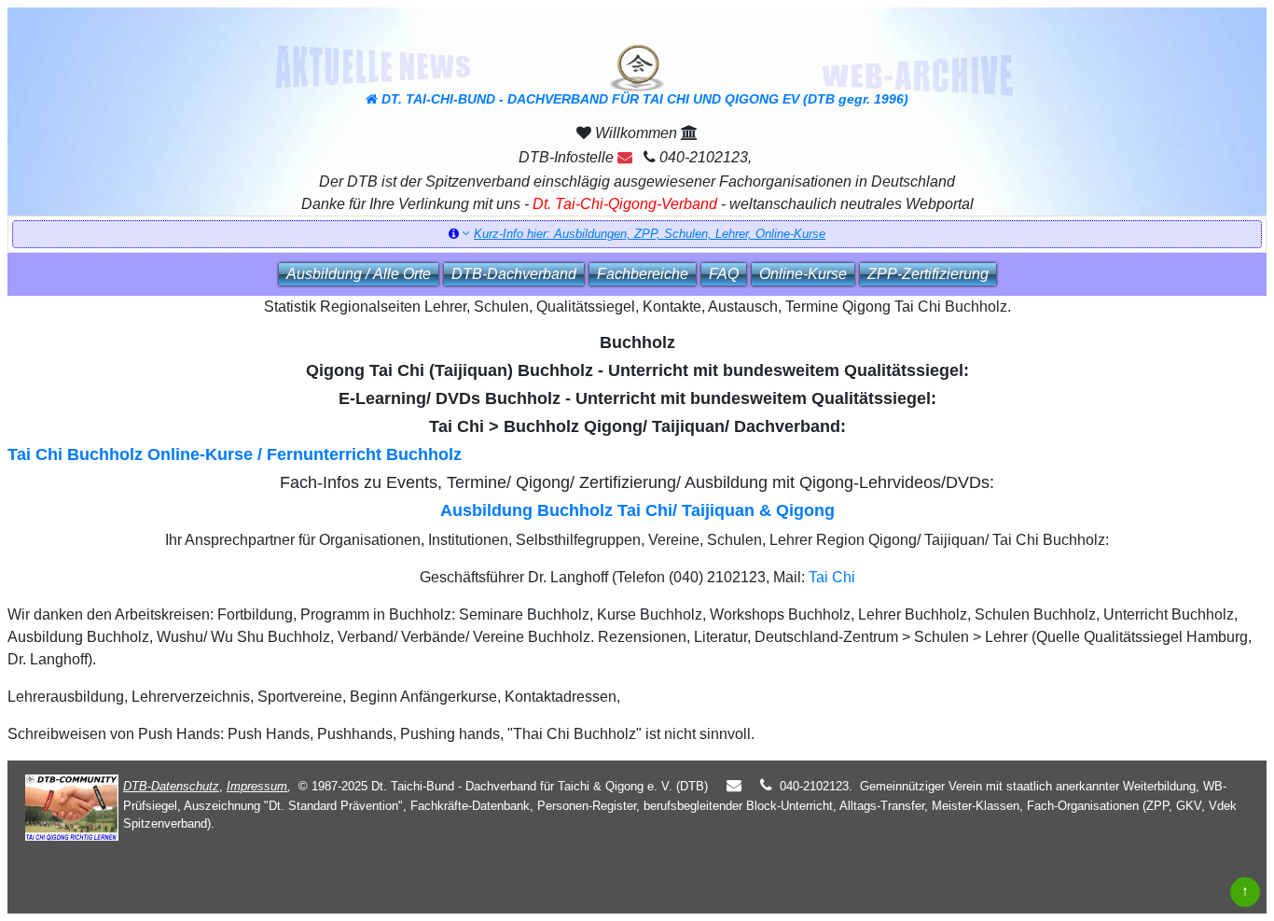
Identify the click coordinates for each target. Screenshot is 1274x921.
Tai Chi (832, 577)
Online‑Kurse (803, 274)
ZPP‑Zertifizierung (928, 274)
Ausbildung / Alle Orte (358, 274)
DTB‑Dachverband (513, 274)
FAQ (724, 274)
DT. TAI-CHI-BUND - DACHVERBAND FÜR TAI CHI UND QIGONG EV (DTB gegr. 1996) (643, 98)
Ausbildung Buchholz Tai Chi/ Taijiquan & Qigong (637, 510)
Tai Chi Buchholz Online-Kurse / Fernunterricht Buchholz (234, 454)
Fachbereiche (642, 274)
